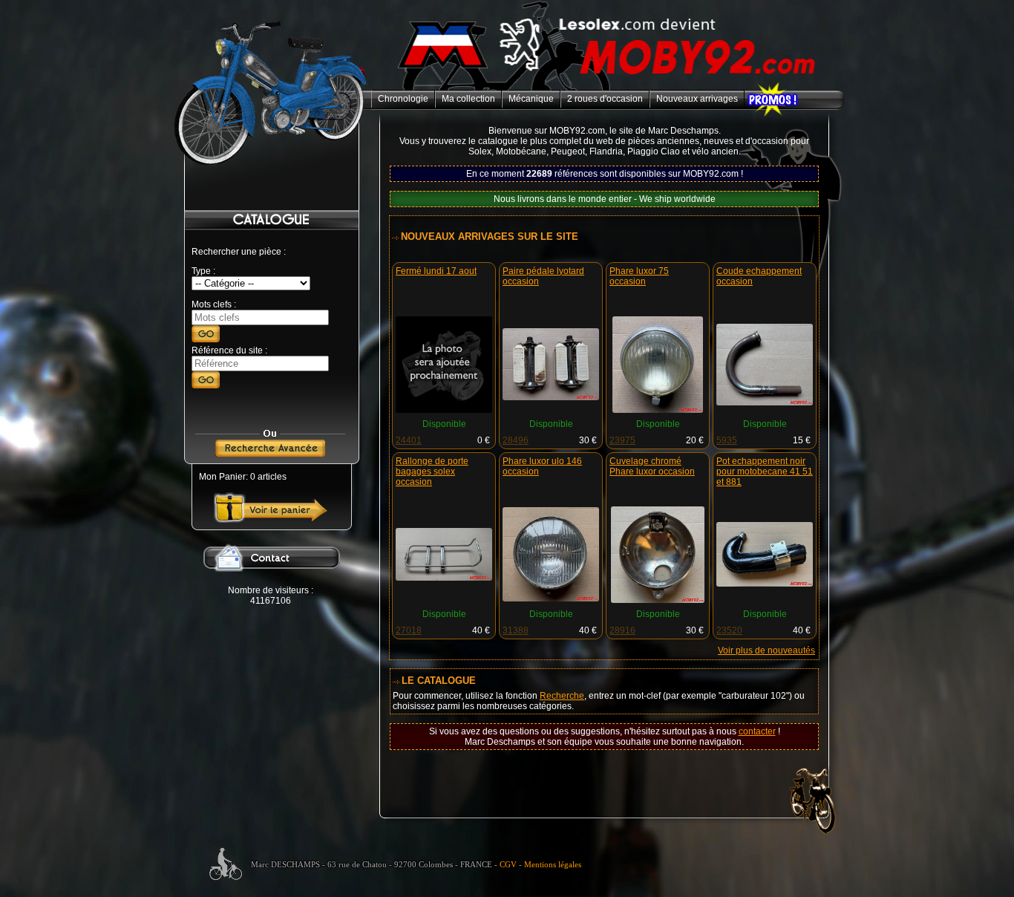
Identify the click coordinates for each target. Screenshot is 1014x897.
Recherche (562, 696)
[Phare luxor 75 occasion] (657, 410)
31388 (516, 630)
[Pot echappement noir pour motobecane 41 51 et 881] (764, 583)
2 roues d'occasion (605, 99)
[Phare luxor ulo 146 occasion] (551, 598)
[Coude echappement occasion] (764, 402)
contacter (757, 731)
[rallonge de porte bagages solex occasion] (444, 578)
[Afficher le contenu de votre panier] (270, 520)
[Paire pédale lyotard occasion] (551, 397)
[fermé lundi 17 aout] (444, 410)
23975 (622, 440)
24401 (409, 440)
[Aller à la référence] (206, 385)
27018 (409, 630)
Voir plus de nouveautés (766, 650)
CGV (508, 865)
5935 (726, 440)
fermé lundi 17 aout (436, 271)
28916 (622, 630)
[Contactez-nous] (270, 582)
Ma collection (468, 99)
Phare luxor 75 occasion (639, 276)
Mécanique (531, 99)
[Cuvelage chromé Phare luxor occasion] (658, 600)
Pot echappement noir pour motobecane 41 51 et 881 (764, 471)
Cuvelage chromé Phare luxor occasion (652, 466)
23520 (729, 630)
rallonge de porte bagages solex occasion (432, 471)
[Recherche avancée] (270, 453)
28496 (516, 440)
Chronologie (403, 99)
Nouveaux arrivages (697, 99)
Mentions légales (552, 865)
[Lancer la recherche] (206, 339)
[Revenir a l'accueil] (608, 87)
